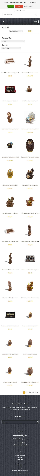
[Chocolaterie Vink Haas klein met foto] (30, 230)
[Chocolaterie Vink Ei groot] (10, 370)
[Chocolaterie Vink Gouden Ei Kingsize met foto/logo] (10, 173)
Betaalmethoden (20, 461)
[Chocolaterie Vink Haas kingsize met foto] (10, 258)
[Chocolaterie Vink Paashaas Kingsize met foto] (10, 286)
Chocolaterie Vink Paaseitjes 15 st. (10, 326)
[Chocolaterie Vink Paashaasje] (10, 202)
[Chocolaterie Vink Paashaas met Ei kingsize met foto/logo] (30, 286)
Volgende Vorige (33, 392)
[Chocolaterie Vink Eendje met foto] (30, 202)
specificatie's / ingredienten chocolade (20, 470)
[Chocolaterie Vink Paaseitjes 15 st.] (10, 314)
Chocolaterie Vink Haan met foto (10, 129)
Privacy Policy (20, 459)
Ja (10, 6)
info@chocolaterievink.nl (20, 445)
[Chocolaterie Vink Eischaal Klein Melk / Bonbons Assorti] (30, 117)
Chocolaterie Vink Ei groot (10, 382)
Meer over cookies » (28, 6)
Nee (19, 6)
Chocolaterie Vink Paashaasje (10, 213)
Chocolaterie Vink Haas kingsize (30, 72)
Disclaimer (20, 457)
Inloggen (20, 451)
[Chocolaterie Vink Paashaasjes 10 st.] (10, 230)
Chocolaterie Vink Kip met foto (30, 101)
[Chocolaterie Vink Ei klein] (30, 342)
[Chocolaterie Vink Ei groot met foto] (10, 342)
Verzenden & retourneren (20, 463)
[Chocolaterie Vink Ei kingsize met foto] (30, 370)
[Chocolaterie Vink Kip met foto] (30, 89)
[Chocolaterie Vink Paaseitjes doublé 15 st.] (10, 89)
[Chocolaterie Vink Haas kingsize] (30, 61)
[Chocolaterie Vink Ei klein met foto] (30, 314)
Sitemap (20, 468)
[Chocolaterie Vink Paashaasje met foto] (30, 173)
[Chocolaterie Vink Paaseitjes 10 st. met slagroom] (10, 61)
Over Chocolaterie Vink (20, 453)
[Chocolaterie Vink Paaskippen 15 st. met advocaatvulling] (30, 258)
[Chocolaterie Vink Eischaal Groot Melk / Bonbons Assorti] (10, 145)
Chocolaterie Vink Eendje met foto (30, 213)
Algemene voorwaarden (20, 455)
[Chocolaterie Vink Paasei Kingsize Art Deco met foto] (30, 145)
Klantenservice (20, 466)
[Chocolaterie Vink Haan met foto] (10, 117)
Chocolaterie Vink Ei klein (30, 354)
